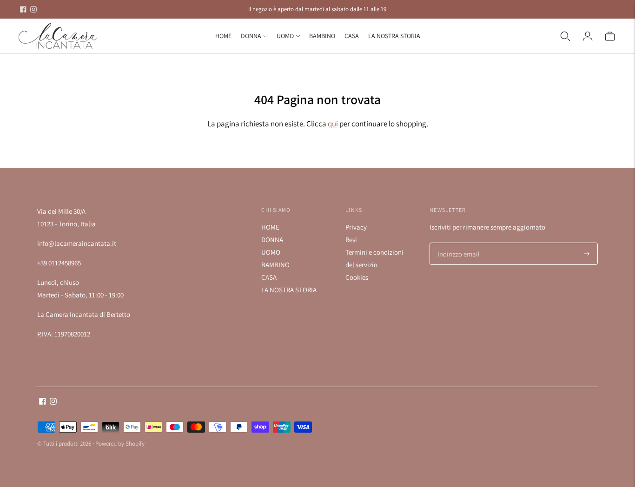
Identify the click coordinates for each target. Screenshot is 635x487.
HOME (223, 36)
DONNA (251, 36)
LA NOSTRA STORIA (394, 36)
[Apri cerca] (565, 36)
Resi (351, 239)
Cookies (356, 277)
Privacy (356, 227)
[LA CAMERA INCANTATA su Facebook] (23, 9)
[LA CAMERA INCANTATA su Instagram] (33, 9)
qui (333, 123)
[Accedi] (587, 36)
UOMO (285, 36)
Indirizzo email (457, 243)
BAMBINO (322, 36)
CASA (351, 36)
